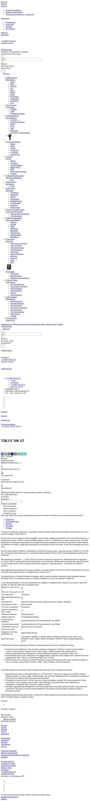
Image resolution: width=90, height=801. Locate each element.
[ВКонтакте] (2, 454)
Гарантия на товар (8, 766)
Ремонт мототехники (14, 12)
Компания (5, 734)
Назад (13, 380)
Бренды (4, 730)
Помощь (4, 757)
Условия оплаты (7, 761)
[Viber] (15, 454)
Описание (10, 519)
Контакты (5, 770)
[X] (12, 454)
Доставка (9, 526)
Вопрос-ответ (6, 768)
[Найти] (3, 70)
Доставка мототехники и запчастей (20, 14)
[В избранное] (2, 447)
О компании (10, 22)
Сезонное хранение (13, 10)
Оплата (8, 524)
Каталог (4, 725)
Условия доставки (8, 763)
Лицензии (10, 25)
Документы (10, 29)
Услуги (4, 732)
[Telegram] (25, 454)
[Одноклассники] (5, 454)
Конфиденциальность (9, 797)
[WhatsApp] (18, 454)
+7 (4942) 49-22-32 (8, 41)
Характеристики (12, 521)
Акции (3, 727)
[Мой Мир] (9, 454)
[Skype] (22, 454)
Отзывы (9, 27)
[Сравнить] (2, 449)
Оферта (4, 799)
